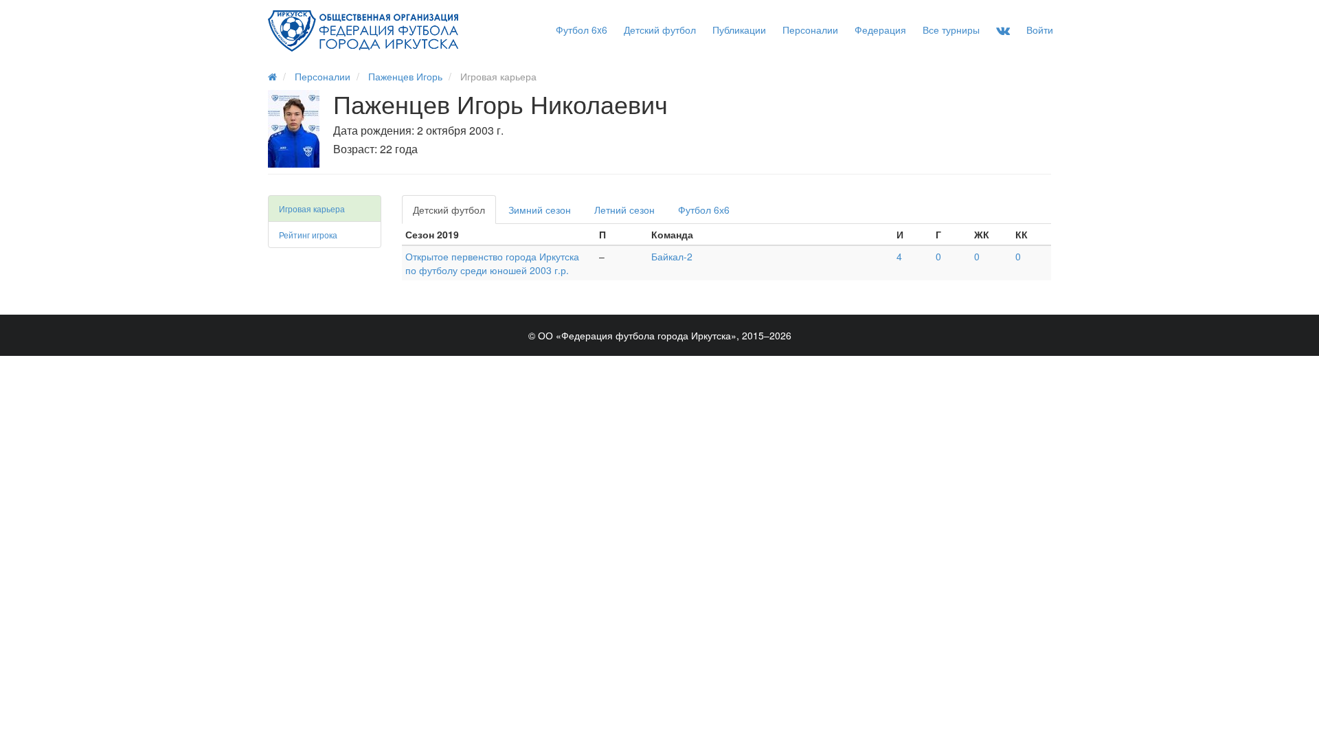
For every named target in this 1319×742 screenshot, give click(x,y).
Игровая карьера (312, 208)
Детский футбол (660, 29)
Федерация (880, 29)
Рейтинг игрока (308, 234)
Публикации (739, 29)
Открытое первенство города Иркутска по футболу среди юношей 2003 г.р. (492, 263)
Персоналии (810, 29)
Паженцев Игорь (405, 76)
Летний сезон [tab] (624, 209)
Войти (1039, 29)
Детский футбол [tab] (449, 209)
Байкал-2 (671, 256)
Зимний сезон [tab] (539, 209)
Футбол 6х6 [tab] (704, 209)
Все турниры (951, 29)
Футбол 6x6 (581, 29)
